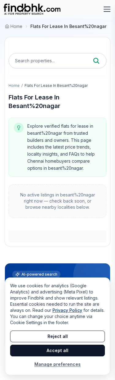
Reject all (58, 336)
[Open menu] (107, 9)
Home (14, 85)
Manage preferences (57, 364)
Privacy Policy (67, 310)
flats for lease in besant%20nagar (68, 26)
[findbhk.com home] (32, 9)
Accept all (57, 350)
